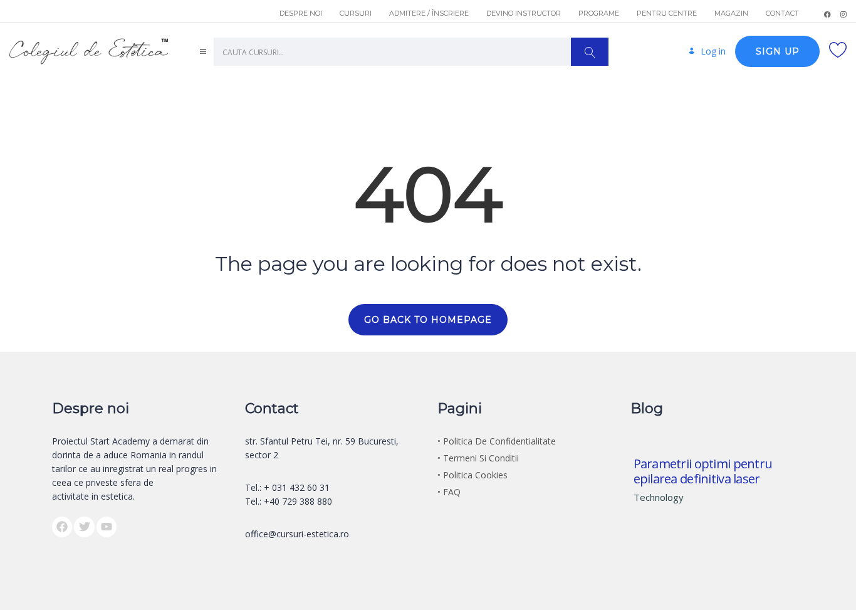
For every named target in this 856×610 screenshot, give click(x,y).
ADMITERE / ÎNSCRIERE (429, 13)
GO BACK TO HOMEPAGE (428, 319)
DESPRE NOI (300, 13)
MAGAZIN (731, 13)
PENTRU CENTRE (667, 13)
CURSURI (356, 13)
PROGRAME (598, 13)
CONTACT (782, 13)
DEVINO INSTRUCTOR (523, 13)
